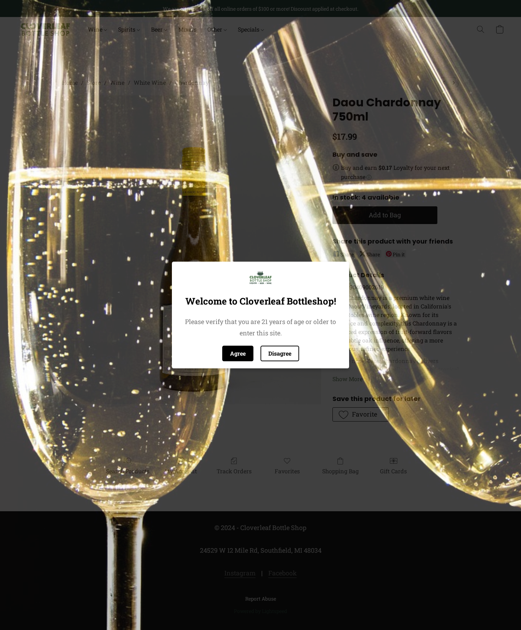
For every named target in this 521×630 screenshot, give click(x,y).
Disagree (279, 353)
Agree (238, 353)
